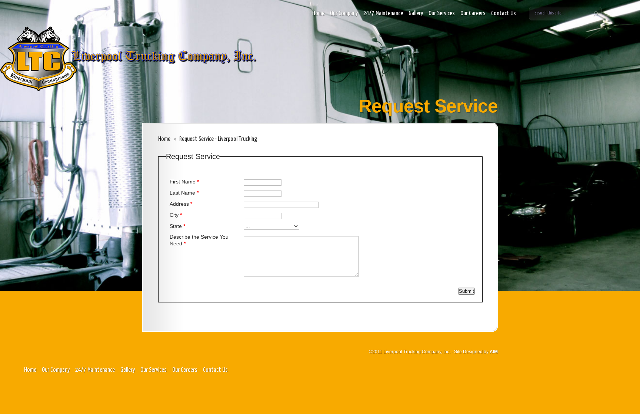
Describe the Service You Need (199, 240)
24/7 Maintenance (383, 13)
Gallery (416, 13)
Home (318, 13)
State (177, 226)
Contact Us (503, 13)
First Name (184, 182)
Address (181, 204)
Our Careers (473, 13)
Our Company (344, 13)
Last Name (184, 193)
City (176, 215)
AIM (494, 351)
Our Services (442, 13)
